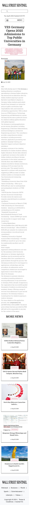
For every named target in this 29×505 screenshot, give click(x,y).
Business (14, 337)
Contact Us (19, 502)
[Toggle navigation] (7, 20)
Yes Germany (22, 89)
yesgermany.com (15, 302)
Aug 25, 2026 (15, 347)
